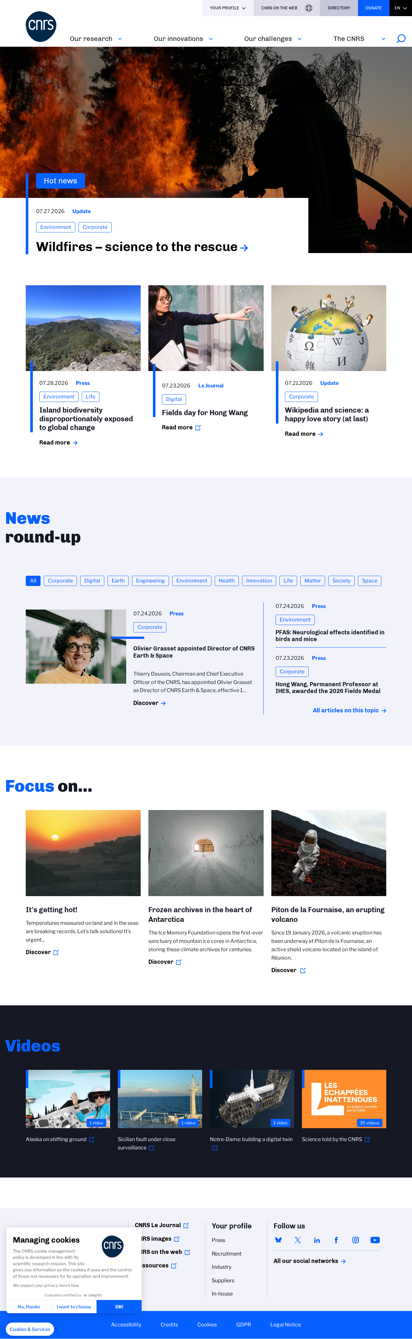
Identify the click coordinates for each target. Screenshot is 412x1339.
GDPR (243, 1325)
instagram (355, 1240)
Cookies (207, 1325)
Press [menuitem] (218, 1240)
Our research (91, 38)
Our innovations (178, 38)
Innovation (259, 581)
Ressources (152, 1265)
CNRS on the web (158, 1252)
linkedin (317, 1240)
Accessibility (126, 1325)
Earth (118, 581)
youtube (375, 1240)
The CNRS (348, 38)
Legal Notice (285, 1325)
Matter (312, 581)
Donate (374, 7)
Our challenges (268, 38)
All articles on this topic (346, 710)
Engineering (150, 581)
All (33, 581)
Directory (339, 7)
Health (227, 581)
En (397, 7)
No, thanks (29, 1306)
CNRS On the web (279, 7)
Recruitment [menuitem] (226, 1254)
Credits (169, 1325)
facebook (336, 1240)
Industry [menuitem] (221, 1267)
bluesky (278, 1240)
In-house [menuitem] (222, 1294)
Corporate (60, 581)
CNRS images (153, 1238)
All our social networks (299, 1261)
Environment (191, 581)
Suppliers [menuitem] (223, 1280)
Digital (92, 581)
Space (369, 581)
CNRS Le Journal (158, 1225)
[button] (30, 1329)
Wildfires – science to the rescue (137, 246)
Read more (54, 442)
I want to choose (74, 1306)
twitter (298, 1240)
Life (288, 581)
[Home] (44, 26)
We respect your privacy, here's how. (46, 1285)
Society (341, 581)
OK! (119, 1306)
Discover (145, 703)
